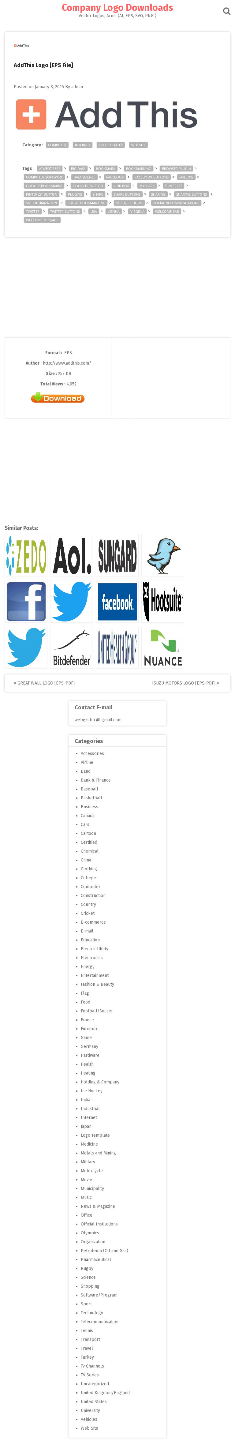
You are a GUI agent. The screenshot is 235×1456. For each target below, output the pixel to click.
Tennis (87, 1330)
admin (77, 86)
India (85, 1099)
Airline (87, 762)
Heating (88, 1073)
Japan (86, 1126)
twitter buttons (65, 211)
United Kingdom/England (105, 1392)
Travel (87, 1348)
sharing (158, 194)
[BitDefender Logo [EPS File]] (71, 647)
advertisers (49, 168)
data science (84, 177)
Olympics (90, 1233)
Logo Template (95, 1135)
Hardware (90, 1055)
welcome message (42, 220)
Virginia (137, 211)
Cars (85, 824)
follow (186, 177)
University (90, 1410)
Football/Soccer (97, 1011)
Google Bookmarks (44, 185)
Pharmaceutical (96, 1259)
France (87, 1020)
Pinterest (173, 185)
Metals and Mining (98, 1153)
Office (86, 1215)
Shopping (90, 1286)
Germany (89, 1046)
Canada (88, 815)
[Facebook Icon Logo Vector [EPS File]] (26, 601)
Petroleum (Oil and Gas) (104, 1250)
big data (78, 168)
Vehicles (89, 1419)
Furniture (90, 1028)
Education (90, 940)
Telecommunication (99, 1321)
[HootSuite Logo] (162, 601)
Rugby (87, 1268)
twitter (32, 211)
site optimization (41, 203)
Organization (93, 1241)
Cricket (88, 913)
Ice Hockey (92, 1091)
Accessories (92, 753)
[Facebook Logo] (117, 601)
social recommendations (176, 203)
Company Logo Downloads (117, 7)
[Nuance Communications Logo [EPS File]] (162, 647)
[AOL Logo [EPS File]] (71, 555)
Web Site (138, 145)
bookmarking (138, 168)
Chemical (90, 851)
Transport (90, 1339)
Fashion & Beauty (97, 984)
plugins (75, 194)
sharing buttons (191, 194)
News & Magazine (98, 1206)
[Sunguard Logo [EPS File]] (117, 555)
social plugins (129, 203)
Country (88, 904)
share (98, 194)
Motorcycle (92, 1170)
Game (86, 1037)
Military (88, 1162)
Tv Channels (92, 1366)
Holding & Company (100, 1082)
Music (86, 1197)
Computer (57, 145)
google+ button (88, 185)
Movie (86, 1179)
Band (86, 771)
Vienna (114, 211)
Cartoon (88, 833)
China (86, 860)
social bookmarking (86, 203)
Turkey (87, 1357)
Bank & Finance (96, 780)
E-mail (87, 931)
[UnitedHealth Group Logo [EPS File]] (117, 647)
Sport (86, 1304)
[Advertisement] (117, 294)
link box (121, 185)
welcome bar (167, 211)
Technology (92, 1312)
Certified (89, 842)
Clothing (89, 869)
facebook (115, 177)
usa (94, 211)
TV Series (90, 1375)
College (88, 877)
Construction (93, 895)
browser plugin (176, 168)
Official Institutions (99, 1224)
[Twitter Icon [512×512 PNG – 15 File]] (162, 555)
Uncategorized (95, 1384)
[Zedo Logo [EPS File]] (26, 555)
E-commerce (93, 922)
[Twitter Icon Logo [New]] (26, 647)
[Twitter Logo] (71, 601)
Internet (82, 145)
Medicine (89, 1144)
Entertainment (95, 975)
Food (85, 1002)
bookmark (105, 168)
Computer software (44, 177)
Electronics (92, 957)
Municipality (92, 1188)
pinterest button (41, 194)
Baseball (89, 789)
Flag (85, 993)
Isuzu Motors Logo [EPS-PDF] (184, 683)
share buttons (127, 194)
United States (111, 145)
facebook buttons (152, 177)
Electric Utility (94, 948)
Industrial (90, 1108)
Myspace (147, 185)
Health (87, 1064)
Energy (88, 966)
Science (88, 1277)
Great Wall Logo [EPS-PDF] (45, 683)
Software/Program (99, 1295)
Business (89, 806)
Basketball (91, 798)
